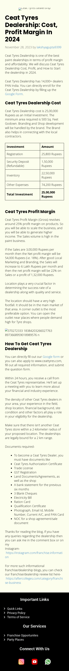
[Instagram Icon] (21, 662)
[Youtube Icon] (34, 662)
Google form (51, 357)
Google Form (14, 94)
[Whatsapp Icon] (48, 662)
